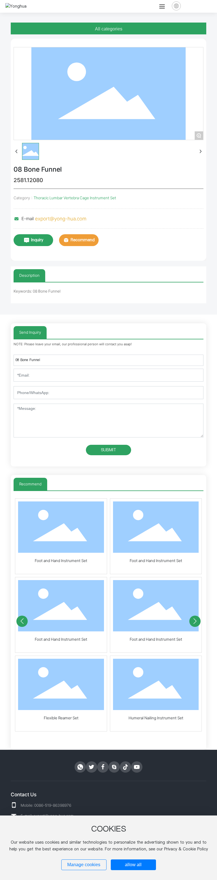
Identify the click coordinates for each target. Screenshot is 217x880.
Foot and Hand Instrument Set (61, 560)
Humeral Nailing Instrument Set (156, 718)
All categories (108, 28)
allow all (133, 864)
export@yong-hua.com (60, 219)
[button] (22, 621)
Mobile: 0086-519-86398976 (46, 805)
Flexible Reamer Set (61, 718)
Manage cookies (83, 864)
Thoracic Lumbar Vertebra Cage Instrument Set (75, 198)
